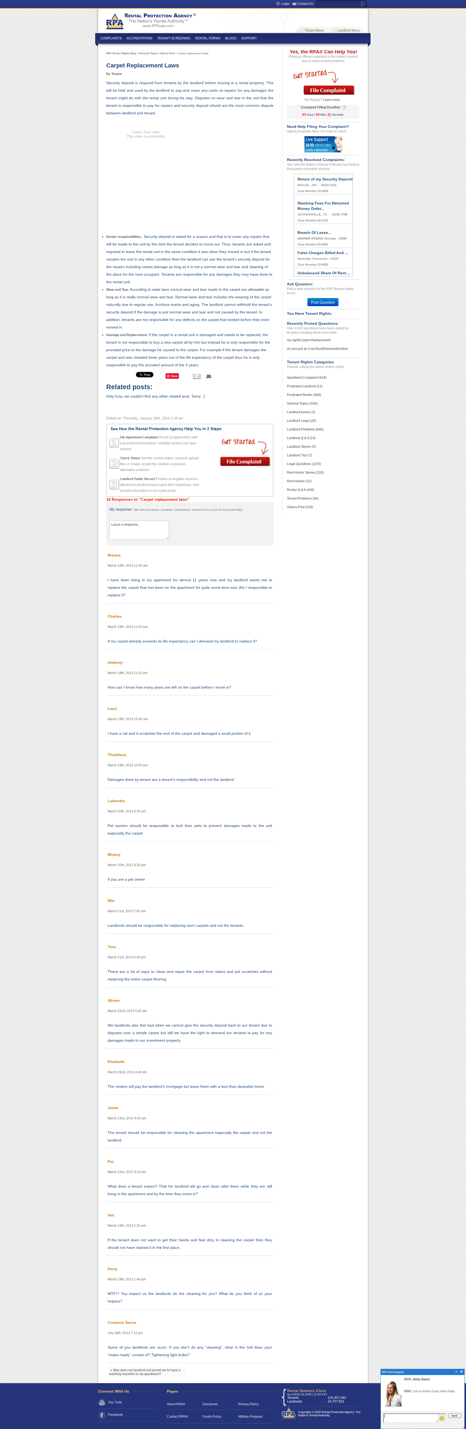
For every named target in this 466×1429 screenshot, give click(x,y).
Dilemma (330, 349)
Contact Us (305, 4)
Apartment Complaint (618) (307, 378)
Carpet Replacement (315, 340)
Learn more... (332, 100)
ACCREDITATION (139, 38)
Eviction (342, 349)
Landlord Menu (349, 30)
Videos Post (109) (300, 507)
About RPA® (176, 1404)
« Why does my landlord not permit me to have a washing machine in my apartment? (145, 1372)
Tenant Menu (314, 30)
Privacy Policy (248, 1404)
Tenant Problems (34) (302, 498)
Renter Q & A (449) (300, 490)
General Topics (148, 53)
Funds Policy (212, 1416)
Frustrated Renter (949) (304, 395)
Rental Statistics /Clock (306, 1391)
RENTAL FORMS (207, 38)
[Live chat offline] (323, 144)
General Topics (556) (302, 403)
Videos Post (166, 53)
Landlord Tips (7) (299, 455)
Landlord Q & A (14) (301, 438)
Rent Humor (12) (299, 481)
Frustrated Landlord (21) (305, 386)
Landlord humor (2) (301, 412)
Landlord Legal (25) (301, 421)
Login (285, 4)
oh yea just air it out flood (305, 349)
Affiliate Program (250, 1416)
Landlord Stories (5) (301, 447)
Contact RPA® (177, 1416)
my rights (293, 340)
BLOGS (230, 38)
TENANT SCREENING (173, 38)
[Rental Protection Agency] (150, 19)
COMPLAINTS (111, 38)
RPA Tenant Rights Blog (121, 53)
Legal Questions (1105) (304, 464)
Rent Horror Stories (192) (305, 472)
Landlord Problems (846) (305, 429)
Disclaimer (210, 1404)
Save (174, 376)
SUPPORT (249, 38)
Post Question (323, 302)
